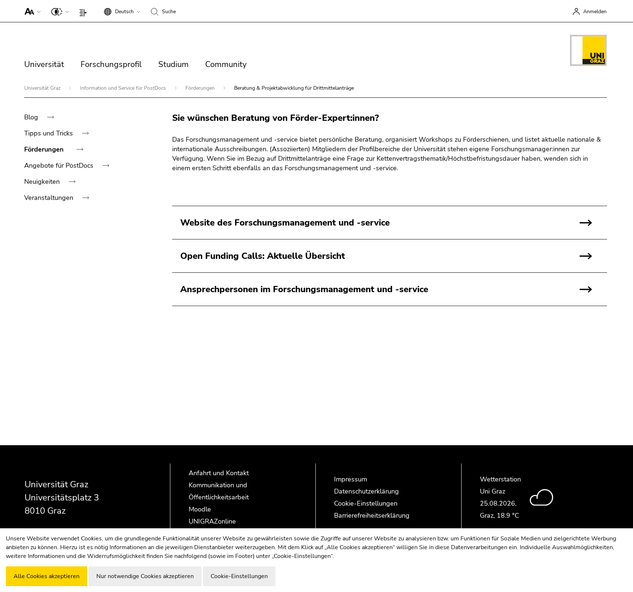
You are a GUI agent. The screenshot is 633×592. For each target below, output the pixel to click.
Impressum (350, 479)
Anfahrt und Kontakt (219, 473)
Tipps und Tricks (49, 133)
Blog (32, 117)
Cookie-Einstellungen (365, 503)
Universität (44, 64)
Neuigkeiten (43, 181)
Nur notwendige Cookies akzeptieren (145, 576)
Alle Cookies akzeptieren (46, 576)
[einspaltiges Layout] (85, 11)
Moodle (200, 509)
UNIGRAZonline (212, 521)
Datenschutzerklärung (366, 491)
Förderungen (200, 88)
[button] (31, 11)
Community (226, 64)
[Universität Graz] (588, 51)
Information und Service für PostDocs (123, 88)
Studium (173, 64)
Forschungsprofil (111, 64)
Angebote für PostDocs (59, 165)
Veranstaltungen (49, 197)
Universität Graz (43, 88)
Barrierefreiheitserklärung (372, 515)
